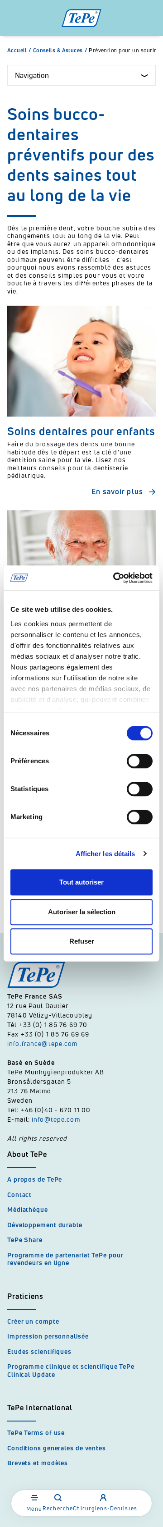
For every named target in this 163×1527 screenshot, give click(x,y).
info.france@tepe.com (43, 1043)
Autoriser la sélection (81, 912)
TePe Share (25, 1239)
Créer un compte (33, 1321)
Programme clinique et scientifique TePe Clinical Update (70, 1370)
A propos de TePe (34, 1179)
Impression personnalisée (48, 1336)
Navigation (32, 75)
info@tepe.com (56, 1119)
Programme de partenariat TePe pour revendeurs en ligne (65, 1259)
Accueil (19, 50)
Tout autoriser (81, 882)
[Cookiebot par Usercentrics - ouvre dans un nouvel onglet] (115, 578)
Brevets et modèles (37, 1462)
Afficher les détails (105, 854)
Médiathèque (27, 1209)
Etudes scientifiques (39, 1351)
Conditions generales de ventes (56, 1448)
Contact (19, 1194)
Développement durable (44, 1224)
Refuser (81, 941)
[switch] (140, 761)
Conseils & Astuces (60, 50)
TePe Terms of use (36, 1432)
